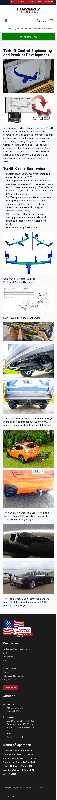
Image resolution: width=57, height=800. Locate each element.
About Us (7, 660)
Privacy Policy (9, 680)
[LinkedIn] (13, 796)
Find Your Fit (28, 36)
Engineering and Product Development (35, 28)
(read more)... (32, 227)
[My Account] (44, 20)
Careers (6, 672)
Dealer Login (10, 687)
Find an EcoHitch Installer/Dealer (17, 649)
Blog (5, 653)
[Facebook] (4, 796)
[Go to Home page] (28, 12)
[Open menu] (6, 20)
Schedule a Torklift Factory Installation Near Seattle (33, 1)
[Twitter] (8, 796)
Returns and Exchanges (13, 676)
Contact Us (8, 656)
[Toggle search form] (38, 20)
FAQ (5, 664)
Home (8, 28)
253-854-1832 (27, 721)
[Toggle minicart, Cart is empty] (51, 20)
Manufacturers (9, 668)
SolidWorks (17, 187)
